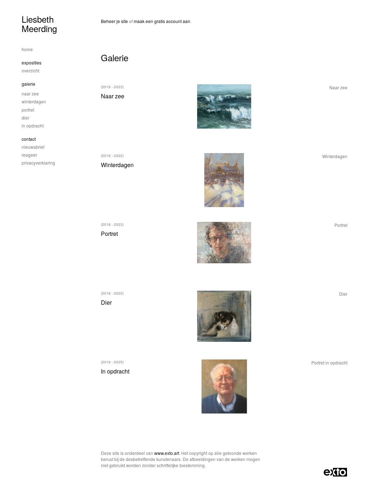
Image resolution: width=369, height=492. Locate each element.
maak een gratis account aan (162, 21)
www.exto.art (166, 453)
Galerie (28, 84)
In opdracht (33, 125)
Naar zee (30, 93)
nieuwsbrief (33, 147)
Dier (25, 118)
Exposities (31, 62)
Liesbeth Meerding (39, 24)
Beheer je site (114, 21)
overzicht (30, 70)
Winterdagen (34, 101)
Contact (29, 139)
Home (27, 49)
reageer (29, 155)
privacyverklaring (38, 163)
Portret (28, 110)
